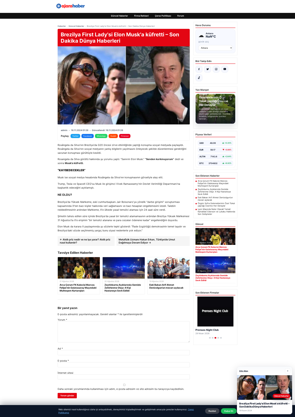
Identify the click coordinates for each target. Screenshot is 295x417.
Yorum (62, 319)
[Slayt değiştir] (210, 338)
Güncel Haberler (119, 15)
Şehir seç (203, 42)
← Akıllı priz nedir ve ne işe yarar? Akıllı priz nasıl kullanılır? (85, 241)
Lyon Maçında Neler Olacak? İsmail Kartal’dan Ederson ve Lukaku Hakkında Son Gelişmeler (216, 211)
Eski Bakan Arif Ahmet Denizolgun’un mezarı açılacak (215, 198)
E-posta (63, 360)
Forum (180, 15)
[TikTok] (199, 77)
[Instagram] (216, 69)
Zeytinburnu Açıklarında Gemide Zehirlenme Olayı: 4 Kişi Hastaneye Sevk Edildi (214, 191)
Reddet (212, 411)
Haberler (62, 26)
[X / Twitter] (207, 69)
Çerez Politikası (163, 15)
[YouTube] (224, 69)
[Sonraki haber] (230, 98)
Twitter (75, 136)
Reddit (113, 136)
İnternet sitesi (65, 372)
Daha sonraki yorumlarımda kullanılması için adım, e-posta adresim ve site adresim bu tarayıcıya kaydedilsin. (121, 388)
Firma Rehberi (141, 15)
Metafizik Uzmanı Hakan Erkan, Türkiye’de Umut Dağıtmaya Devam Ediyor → (147, 241)
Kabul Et (228, 411)
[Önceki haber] (223, 98)
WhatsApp (101, 136)
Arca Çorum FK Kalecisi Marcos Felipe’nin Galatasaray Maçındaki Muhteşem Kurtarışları (213, 183)
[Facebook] (199, 69)
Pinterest (125, 136)
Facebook (87, 136)
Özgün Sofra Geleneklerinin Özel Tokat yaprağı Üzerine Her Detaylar (216, 204)
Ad (60, 348)
